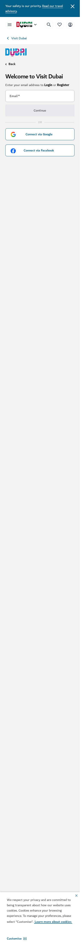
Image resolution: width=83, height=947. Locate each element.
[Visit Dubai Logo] (16, 52)
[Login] (70, 24)
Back (12, 63)
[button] (17, 938)
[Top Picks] (59, 24)
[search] (49, 24)
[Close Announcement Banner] (72, 5)
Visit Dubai (19, 38)
